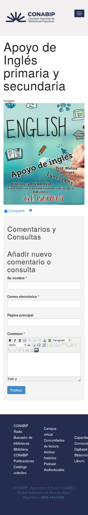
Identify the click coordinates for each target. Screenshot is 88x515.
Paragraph (59, 340)
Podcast (50, 463)
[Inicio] (31, 17)
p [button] (16, 379)
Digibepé (81, 449)
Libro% (79, 461)
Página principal (20, 315)
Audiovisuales (54, 469)
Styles (12, 344)
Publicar (16, 390)
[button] (10, 340)
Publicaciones (24, 461)
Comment (16, 333)
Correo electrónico (23, 296)
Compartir (16, 211)
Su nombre (17, 277)
